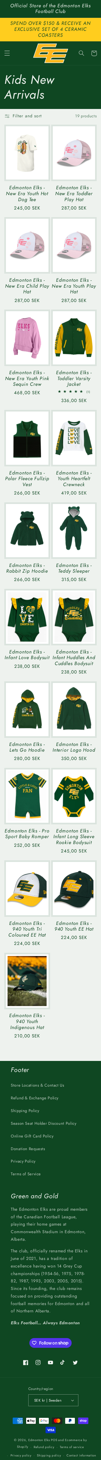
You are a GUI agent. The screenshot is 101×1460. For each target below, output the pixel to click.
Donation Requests (28, 1149)
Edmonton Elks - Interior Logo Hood (74, 748)
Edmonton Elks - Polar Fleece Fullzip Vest (27, 479)
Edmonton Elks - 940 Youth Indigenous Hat (27, 1021)
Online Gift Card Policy (32, 1136)
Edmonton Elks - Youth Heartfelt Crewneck (74, 479)
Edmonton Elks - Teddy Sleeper (74, 569)
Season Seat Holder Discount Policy (43, 1123)
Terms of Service (26, 1174)
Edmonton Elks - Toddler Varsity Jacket (74, 378)
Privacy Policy (23, 1161)
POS (54, 1440)
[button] (7, 53)
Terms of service (72, 1447)
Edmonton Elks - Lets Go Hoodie (27, 748)
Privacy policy (21, 1455)
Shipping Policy (25, 1111)
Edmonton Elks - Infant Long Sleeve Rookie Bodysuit (74, 837)
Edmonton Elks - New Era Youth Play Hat (74, 286)
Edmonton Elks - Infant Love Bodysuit (27, 655)
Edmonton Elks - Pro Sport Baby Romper (27, 834)
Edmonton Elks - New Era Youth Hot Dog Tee (27, 194)
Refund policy (44, 1447)
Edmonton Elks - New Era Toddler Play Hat (74, 194)
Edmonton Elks (39, 1440)
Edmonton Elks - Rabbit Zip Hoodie (27, 569)
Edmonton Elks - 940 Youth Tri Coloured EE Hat (27, 929)
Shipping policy (49, 1455)
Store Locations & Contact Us (37, 1085)
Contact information (81, 1455)
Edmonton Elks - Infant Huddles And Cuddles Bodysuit (74, 658)
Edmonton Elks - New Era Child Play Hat (27, 286)
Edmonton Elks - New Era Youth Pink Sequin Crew (27, 378)
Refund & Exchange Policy (34, 1098)
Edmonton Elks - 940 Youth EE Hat (73, 927)
